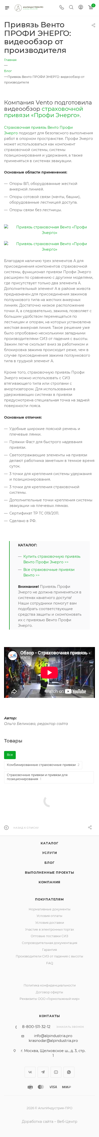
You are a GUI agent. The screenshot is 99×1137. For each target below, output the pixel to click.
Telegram (43, 1072)
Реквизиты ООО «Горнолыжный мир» (50, 999)
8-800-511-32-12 (36, 1027)
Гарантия (49, 950)
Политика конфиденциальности (50, 985)
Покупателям (49, 899)
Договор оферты (49, 992)
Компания (49, 882)
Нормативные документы (50, 909)
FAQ (49, 963)
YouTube (56, 1072)
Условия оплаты (49, 916)
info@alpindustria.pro (53, 1036)
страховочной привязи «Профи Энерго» (43, 112)
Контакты (49, 1016)
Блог (49, 863)
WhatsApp (68, 1072)
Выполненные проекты (49, 872)
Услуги (49, 853)
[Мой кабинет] (80, 8)
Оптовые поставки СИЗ (49, 936)
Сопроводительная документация (49, 943)
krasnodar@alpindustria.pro (53, 1040)
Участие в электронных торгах (49, 929)
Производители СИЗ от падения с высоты (49, 956)
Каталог (49, 843)
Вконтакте (30, 1072)
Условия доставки (49, 923)
